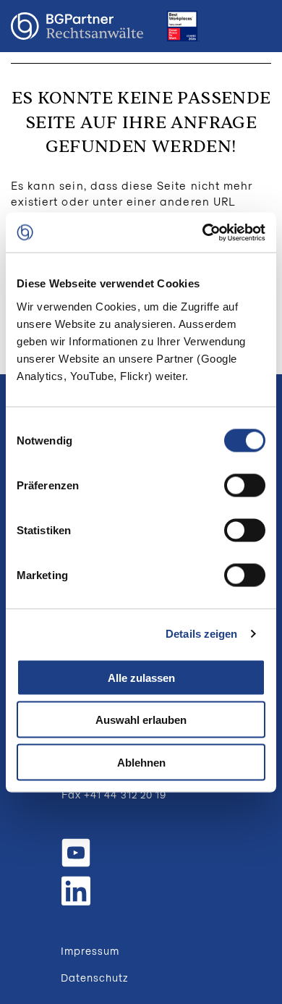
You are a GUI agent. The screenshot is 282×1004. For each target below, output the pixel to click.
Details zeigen (201, 634)
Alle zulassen (141, 677)
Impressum (90, 951)
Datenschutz (95, 977)
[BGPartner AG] (77, 26)
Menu (256, 26)
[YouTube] (75, 852)
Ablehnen (141, 762)
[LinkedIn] (75, 888)
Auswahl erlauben (141, 720)
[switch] (244, 485)
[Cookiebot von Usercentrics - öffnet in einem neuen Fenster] (202, 232)
